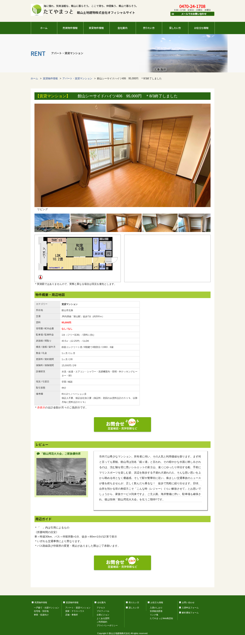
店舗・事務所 (71, 615)
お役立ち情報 (201, 28)
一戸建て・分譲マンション (46, 607)
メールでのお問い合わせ (194, 13)
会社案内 (122, 28)
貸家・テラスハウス (74, 611)
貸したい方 (175, 28)
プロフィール (103, 611)
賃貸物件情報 (96, 28)
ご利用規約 (102, 622)
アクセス (101, 607)
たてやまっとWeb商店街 (161, 618)
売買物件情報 (70, 28)
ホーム (43, 28)
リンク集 (154, 615)
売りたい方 (149, 28)
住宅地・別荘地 (41, 611)
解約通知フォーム (190, 612)
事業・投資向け (41, 615)
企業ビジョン (103, 615)
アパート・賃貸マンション (77, 78)
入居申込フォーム (190, 607)
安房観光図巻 (156, 611)
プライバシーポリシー (107, 625)
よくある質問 (103, 618)
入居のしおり (156, 607)
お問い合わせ (188, 602)
